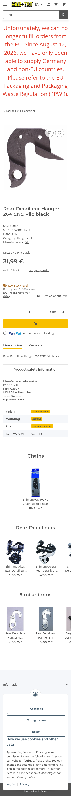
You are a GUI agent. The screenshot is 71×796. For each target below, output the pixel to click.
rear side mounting (42, 426)
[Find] (63, 14)
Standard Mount (40, 411)
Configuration (36, 720)
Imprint (11, 784)
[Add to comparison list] (49, 133)
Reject (36, 731)
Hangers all (24, 238)
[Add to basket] (6, 123)
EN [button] (37, 4)
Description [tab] (12, 345)
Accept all (36, 708)
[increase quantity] (63, 312)
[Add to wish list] (59, 133)
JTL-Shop (42, 791)
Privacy (24, 784)
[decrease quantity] (7, 312)
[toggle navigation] (5, 2)
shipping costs (39, 270)
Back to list (12, 111)
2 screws (36, 418)
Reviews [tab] (35, 345)
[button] (48, 4)
